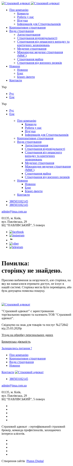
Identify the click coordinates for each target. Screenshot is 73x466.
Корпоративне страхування (27, 27)
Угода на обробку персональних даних (27, 335)
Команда (23, 13)
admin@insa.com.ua (14, 211)
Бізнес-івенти (26, 76)
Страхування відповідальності (37, 38)
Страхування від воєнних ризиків (39, 62)
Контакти (15, 80)
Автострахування (28, 34)
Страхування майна (30, 59)
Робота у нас (25, 17)
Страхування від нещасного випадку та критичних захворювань (43, 43)
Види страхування (21, 31)
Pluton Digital (35, 461)
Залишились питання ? (17, 348)
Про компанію (18, 10)
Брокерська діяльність (16, 341)
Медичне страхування (31, 48)
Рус (11, 93)
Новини (14, 66)
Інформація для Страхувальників (39, 24)
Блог (20, 73)
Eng (11, 97)
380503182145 (18, 201)
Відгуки (22, 20)
